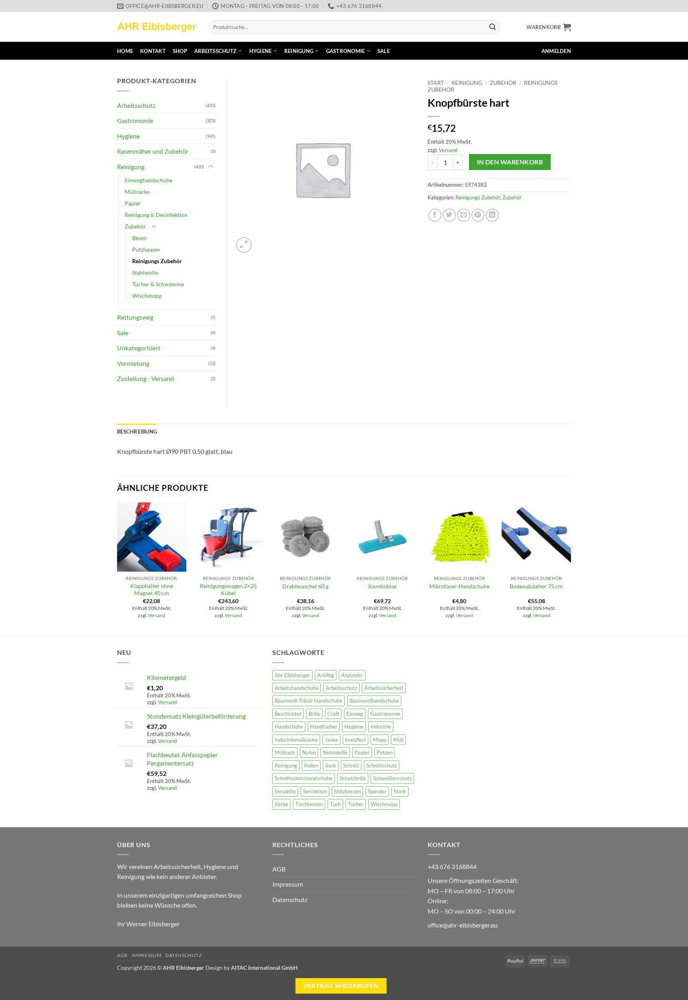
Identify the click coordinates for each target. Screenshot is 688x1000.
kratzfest (355, 739)
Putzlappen (146, 249)
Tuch (335, 804)
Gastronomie (345, 51)
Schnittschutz (381, 765)
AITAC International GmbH (264, 967)
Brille (314, 714)
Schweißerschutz (392, 778)
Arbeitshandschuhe (297, 688)
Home (125, 51)
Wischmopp (147, 295)
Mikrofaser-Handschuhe (459, 586)
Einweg (354, 714)
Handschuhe (289, 726)
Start (436, 83)
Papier (133, 203)
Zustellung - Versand (145, 378)
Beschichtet (288, 714)
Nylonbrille (335, 752)
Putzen (385, 752)
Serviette (285, 791)
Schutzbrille (353, 778)
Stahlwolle (145, 272)
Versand (448, 150)
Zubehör (503, 83)
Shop (180, 51)
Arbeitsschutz (215, 51)
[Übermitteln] (492, 27)
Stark (400, 791)
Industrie (381, 726)
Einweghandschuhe (148, 180)
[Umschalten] (210, 167)
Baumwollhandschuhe (374, 700)
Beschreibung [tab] (137, 431)
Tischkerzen (309, 804)
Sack (330, 765)
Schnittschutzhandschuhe (303, 778)
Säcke (281, 804)
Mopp (379, 739)
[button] (548, 27)
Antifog (325, 675)
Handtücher (323, 726)
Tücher (356, 804)
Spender (377, 791)
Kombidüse (382, 586)
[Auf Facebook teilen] (435, 215)
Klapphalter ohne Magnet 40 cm (151, 589)
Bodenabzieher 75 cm (536, 586)
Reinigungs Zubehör (477, 197)
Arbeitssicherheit (383, 688)
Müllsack (285, 752)
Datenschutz (289, 899)
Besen (139, 237)
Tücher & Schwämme (158, 284)
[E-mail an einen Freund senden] (463, 215)
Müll (398, 739)
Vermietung (133, 363)
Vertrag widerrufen (341, 985)
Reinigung (298, 51)
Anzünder (352, 675)
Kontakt (153, 51)
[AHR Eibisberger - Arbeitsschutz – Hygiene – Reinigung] (157, 26)
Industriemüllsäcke (296, 739)
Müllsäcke (137, 191)
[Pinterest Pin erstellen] (478, 215)
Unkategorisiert (138, 348)
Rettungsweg (135, 317)
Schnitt (351, 765)
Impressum (287, 884)
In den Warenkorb (510, 162)
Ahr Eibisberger (292, 675)
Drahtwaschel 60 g (305, 586)
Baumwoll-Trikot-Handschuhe (308, 700)
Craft (333, 714)
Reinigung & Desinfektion (156, 214)
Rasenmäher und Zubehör (152, 151)
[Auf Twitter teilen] (449, 215)
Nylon (309, 752)
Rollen (311, 765)
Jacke (331, 739)
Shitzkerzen (347, 791)
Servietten (315, 791)
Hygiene (260, 51)
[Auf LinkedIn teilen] (492, 215)
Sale (383, 51)
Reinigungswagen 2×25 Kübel (228, 589)
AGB (278, 869)
